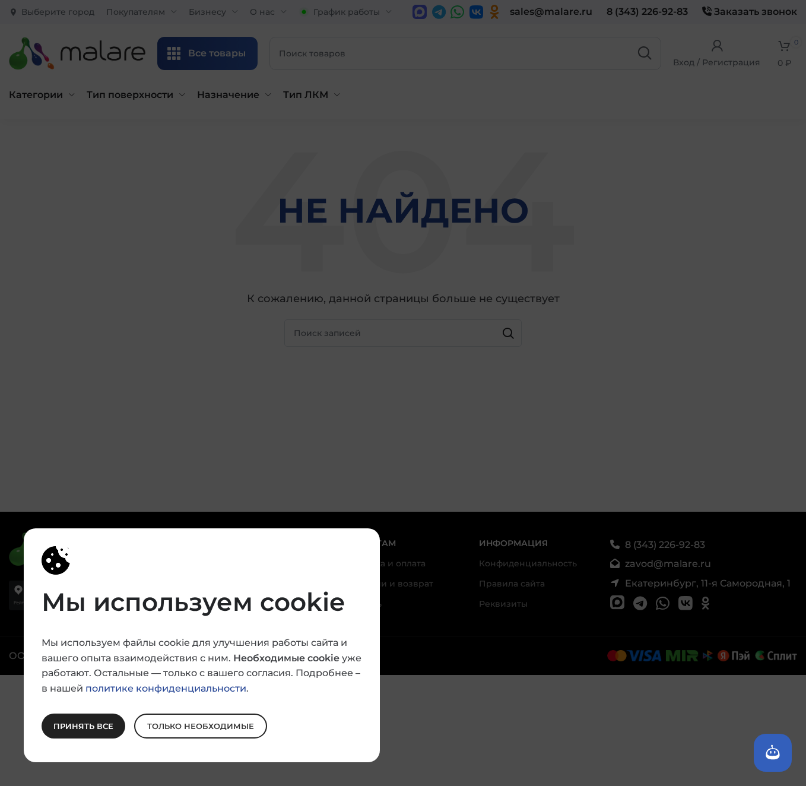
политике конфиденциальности (165, 687)
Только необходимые (200, 725)
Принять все (83, 725)
